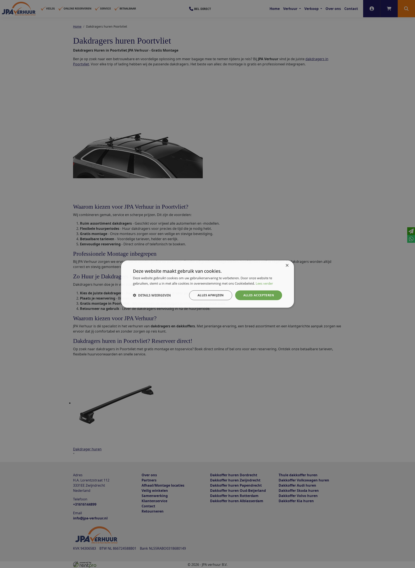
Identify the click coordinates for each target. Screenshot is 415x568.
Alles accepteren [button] (258, 295)
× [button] (287, 265)
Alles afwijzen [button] (211, 295)
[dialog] (207, 284)
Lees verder (264, 283)
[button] (152, 295)
